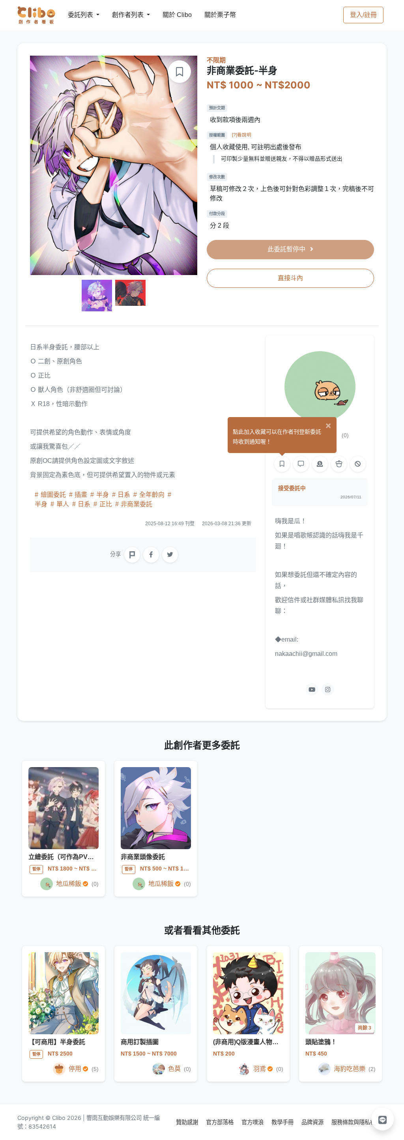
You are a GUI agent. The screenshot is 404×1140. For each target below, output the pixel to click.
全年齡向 (152, 494)
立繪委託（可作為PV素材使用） (73, 857)
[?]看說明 (241, 135)
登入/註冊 (363, 14)
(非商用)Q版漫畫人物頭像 (249, 1042)
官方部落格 (220, 1122)
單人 (63, 504)
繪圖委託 (53, 494)
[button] (382, 1119)
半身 (102, 494)
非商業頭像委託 (143, 857)
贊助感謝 (188, 1122)
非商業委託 (135, 504)
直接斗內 (290, 278)
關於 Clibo (170, 14)
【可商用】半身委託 (56, 1042)
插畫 (81, 494)
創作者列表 (121, 14)
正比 (106, 504)
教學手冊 (283, 1122)
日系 (124, 494)
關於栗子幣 (212, 14)
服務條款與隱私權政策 (359, 1122)
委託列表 (76, 14)
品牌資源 (313, 1122)
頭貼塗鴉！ (321, 1042)
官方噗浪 (253, 1122)
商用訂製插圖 (140, 1042)
